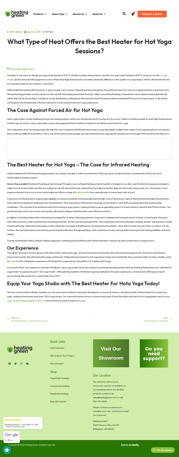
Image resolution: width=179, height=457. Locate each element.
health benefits (82, 192)
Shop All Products (58, 401)
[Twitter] (15, 363)
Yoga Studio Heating (59, 378)
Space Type (58, 14)
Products (38, 14)
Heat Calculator (57, 348)
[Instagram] (21, 363)
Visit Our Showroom (110, 353)
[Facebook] (9, 363)
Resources (78, 14)
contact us (40, 300)
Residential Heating (59, 393)
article (13, 261)
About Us (98, 14)
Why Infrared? (57, 363)
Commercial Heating (59, 386)
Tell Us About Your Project (62, 355)
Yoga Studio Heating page (19, 300)
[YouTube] (27, 363)
